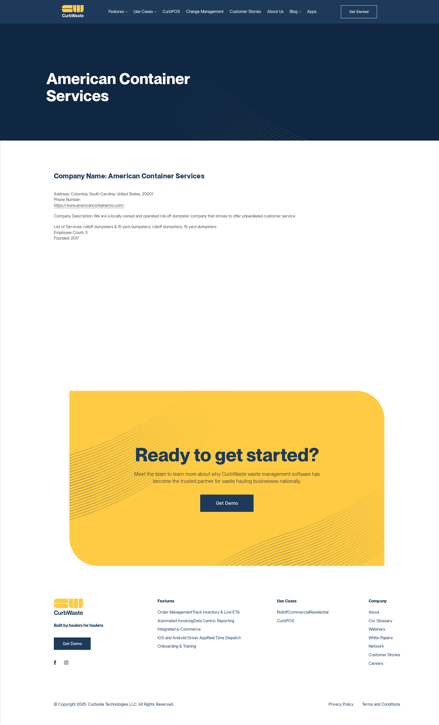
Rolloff (282, 612)
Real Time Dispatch (224, 637)
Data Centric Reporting (214, 620)
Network (376, 646)
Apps (312, 11)
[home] (73, 12)
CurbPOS (171, 11)
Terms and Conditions (381, 704)
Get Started (359, 11)
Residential (318, 612)
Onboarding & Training (177, 646)
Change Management (205, 11)
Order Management (175, 612)
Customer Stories (245, 11)
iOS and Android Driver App (182, 637)
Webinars (377, 629)
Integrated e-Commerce (179, 629)
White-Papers (381, 637)
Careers (376, 663)
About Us (275, 11)
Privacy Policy (340, 704)
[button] (118, 11)
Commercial (298, 612)
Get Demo (227, 503)
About (374, 612)
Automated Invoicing (176, 620)
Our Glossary (380, 620)
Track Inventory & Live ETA (216, 612)
